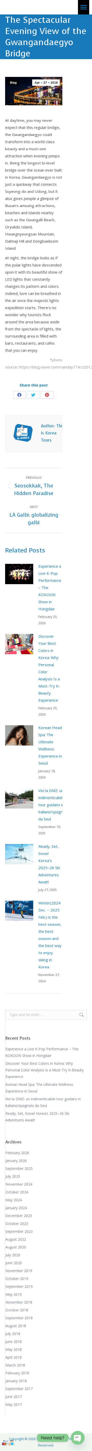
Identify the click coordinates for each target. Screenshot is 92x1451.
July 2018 (12, 1333)
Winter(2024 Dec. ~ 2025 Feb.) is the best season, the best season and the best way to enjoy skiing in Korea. (50, 934)
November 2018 (18, 1302)
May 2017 (13, 1404)
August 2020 (15, 1247)
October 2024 (16, 1192)
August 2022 (15, 1239)
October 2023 (16, 1223)
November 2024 (18, 1184)
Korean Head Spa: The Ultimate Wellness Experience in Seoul (50, 745)
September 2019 (19, 1286)
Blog (13, 83)
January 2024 (16, 1207)
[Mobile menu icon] (83, 7)
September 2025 (19, 1168)
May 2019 (13, 1294)
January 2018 (16, 1380)
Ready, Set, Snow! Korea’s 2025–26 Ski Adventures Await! (49, 864)
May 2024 (13, 1199)
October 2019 (16, 1278)
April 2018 (13, 1357)
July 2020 (12, 1255)
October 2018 (16, 1310)
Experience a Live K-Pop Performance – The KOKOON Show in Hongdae (49, 587)
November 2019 (18, 1270)
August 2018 (15, 1325)
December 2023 (18, 1215)
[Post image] (19, 574)
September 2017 (19, 1388)
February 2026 (17, 1152)
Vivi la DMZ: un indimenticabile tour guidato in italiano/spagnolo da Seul (53, 804)
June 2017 (13, 1396)
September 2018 (19, 1317)
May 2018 (13, 1349)
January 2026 (16, 1160)
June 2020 (13, 1262)
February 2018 (17, 1373)
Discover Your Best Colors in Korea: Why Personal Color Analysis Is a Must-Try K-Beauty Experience (49, 668)
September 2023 (19, 1231)
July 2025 (12, 1176)
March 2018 (15, 1365)
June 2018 (13, 1341)
